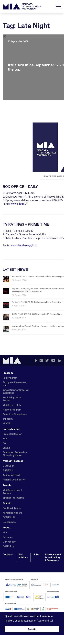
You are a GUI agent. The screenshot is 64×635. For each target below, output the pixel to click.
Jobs (36, 554)
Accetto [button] (32, 629)
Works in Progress (13, 460)
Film (5, 438)
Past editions (23, 556)
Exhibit (7, 503)
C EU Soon (8, 465)
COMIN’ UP (9, 517)
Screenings (9, 522)
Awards (7, 485)
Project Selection (12, 434)
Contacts (8, 554)
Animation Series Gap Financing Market (15, 454)
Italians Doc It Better (14, 479)
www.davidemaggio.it (23, 245)
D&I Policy (8, 546)
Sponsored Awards (13, 497)
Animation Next (11, 475)
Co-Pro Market (11, 429)
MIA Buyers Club (12, 405)
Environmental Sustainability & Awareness (52, 557)
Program (8, 372)
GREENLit (8, 470)
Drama (6, 447)
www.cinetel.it (19, 204)
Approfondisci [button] (45, 620)
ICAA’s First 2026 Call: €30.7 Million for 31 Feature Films (37, 314)
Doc (5, 443)
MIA (5, 532)
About (6, 527)
